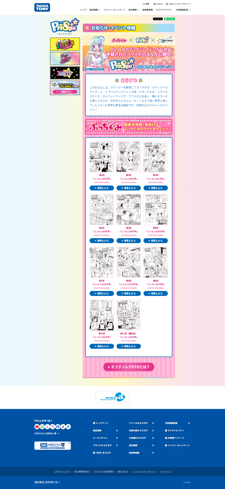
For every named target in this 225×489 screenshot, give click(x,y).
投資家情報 (134, 452)
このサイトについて (62, 471)
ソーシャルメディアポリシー (144, 471)
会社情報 (133, 445)
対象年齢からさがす (138, 430)
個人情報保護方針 (81, 471)
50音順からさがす (137, 437)
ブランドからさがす (102, 445)
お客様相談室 (171, 423)
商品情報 (97, 430)
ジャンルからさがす (138, 423)
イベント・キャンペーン (178, 445)
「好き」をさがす (103, 452)
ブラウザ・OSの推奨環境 (103, 471)
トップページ (102, 423)
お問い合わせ (122, 471)
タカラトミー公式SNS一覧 (45, 433)
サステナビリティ (176, 430)
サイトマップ (165, 471)
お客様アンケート (176, 437)
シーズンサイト (100, 437)
